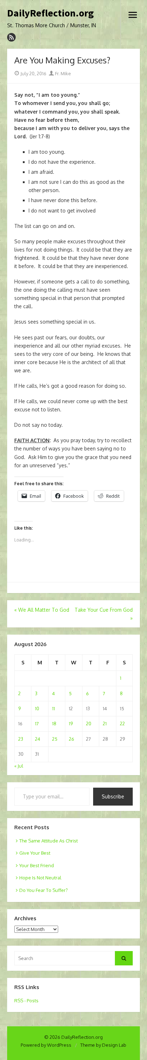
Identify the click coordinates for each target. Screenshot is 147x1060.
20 (88, 723)
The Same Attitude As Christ (48, 841)
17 (37, 723)
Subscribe (113, 796)
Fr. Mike (62, 73)
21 (105, 723)
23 (20, 739)
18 (54, 723)
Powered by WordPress (46, 1045)
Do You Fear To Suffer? (43, 890)
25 (54, 739)
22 (122, 723)
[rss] (11, 37)
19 (71, 723)
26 (71, 739)
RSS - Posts (26, 1000)
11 (53, 708)
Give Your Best (34, 853)
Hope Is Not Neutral (40, 877)
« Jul (18, 766)
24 (37, 739)
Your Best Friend (36, 865)
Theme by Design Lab (103, 1045)
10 (37, 708)
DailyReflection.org (50, 13)
